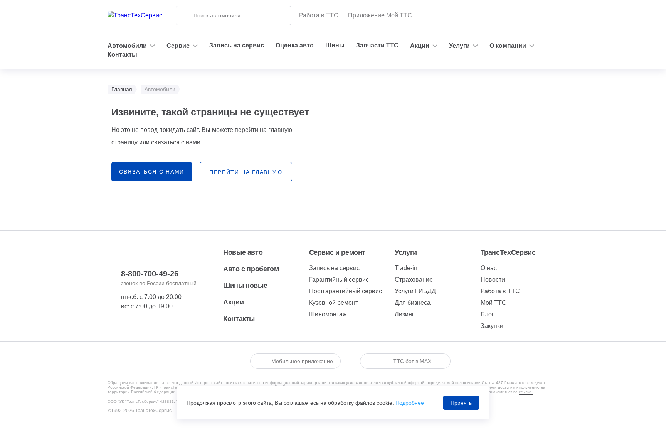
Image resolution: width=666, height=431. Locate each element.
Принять (461, 403)
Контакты (122, 54)
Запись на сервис (236, 45)
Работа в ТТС (318, 15)
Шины (335, 45)
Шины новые (245, 285)
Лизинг (404, 314)
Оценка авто (295, 45)
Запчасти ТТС (377, 45)
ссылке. (526, 392)
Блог (487, 314)
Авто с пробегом (251, 269)
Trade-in (406, 268)
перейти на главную (246, 172)
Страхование (414, 279)
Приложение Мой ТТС (380, 15)
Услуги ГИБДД (415, 291)
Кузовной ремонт (333, 302)
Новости (493, 279)
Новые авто (242, 252)
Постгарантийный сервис (345, 291)
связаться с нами (151, 172)
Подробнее (409, 403)
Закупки (492, 326)
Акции (233, 302)
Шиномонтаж (328, 314)
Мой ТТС (493, 302)
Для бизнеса (413, 302)
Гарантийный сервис (339, 279)
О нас (489, 268)
